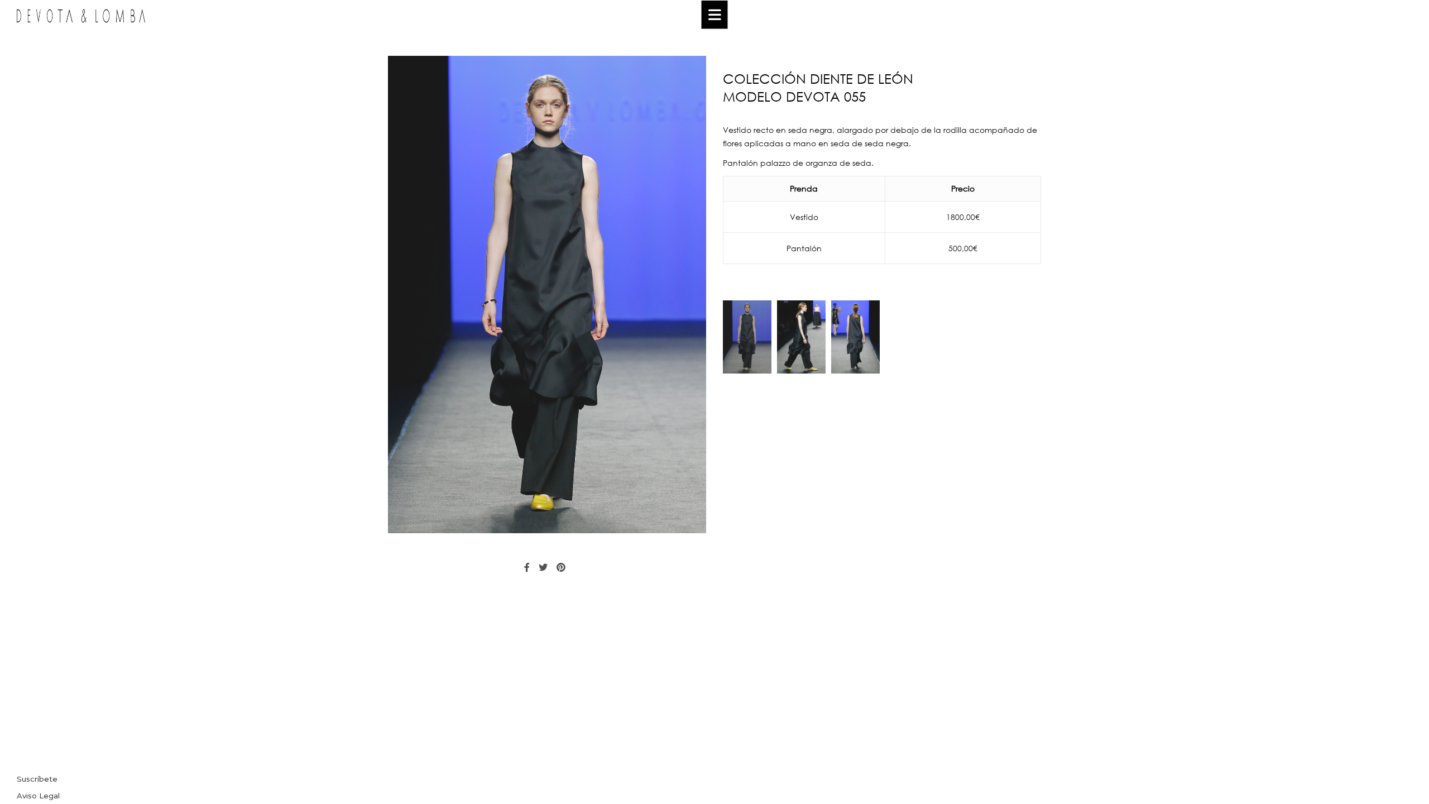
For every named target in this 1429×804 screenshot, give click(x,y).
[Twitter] (543, 567)
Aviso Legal (38, 795)
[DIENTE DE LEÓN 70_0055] (747, 337)
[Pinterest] (561, 567)
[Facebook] (527, 567)
